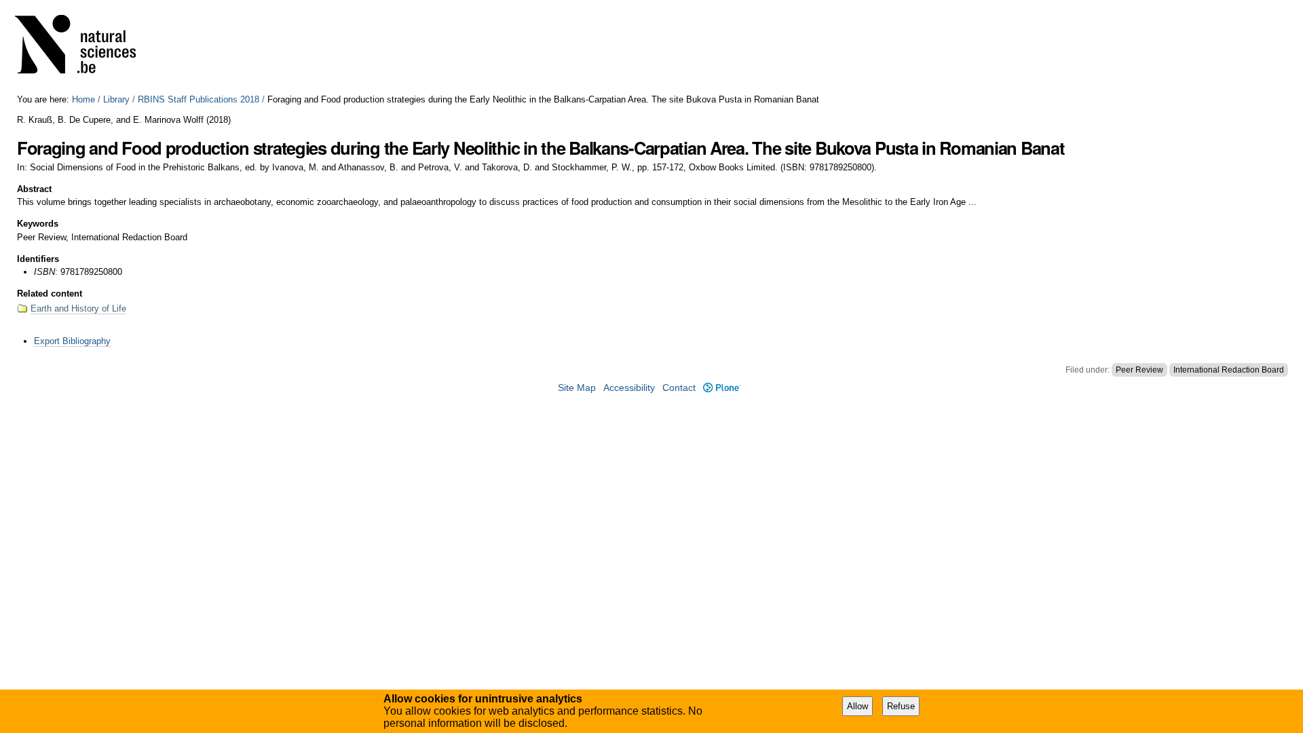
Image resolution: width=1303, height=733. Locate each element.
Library (116, 99)
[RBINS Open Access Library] (84, 47)
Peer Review (1139, 370)
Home (83, 99)
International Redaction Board (1228, 370)
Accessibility (629, 388)
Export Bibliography (72, 341)
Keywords (37, 224)
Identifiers (38, 259)
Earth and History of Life (78, 308)
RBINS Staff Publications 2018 (198, 99)
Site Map (577, 388)
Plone (721, 388)
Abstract (34, 189)
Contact (679, 388)
